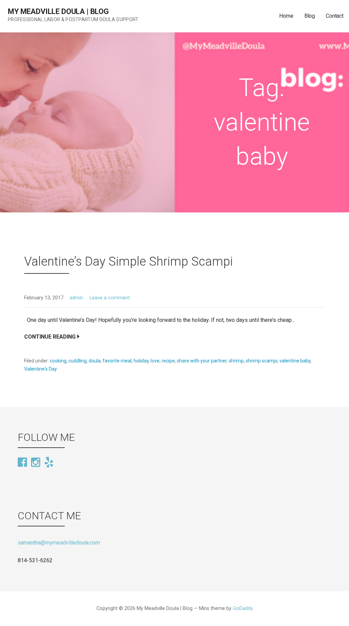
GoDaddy (243, 608)
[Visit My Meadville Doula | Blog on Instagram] (35, 463)
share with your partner (202, 360)
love (155, 360)
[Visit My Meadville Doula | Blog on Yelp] (49, 461)
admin (76, 298)
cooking (58, 360)
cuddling (78, 360)
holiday (141, 360)
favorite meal (117, 360)
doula (95, 360)
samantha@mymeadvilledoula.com (59, 542)
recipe (168, 360)
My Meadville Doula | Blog (58, 11)
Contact (335, 16)
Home (286, 16)
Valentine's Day (40, 369)
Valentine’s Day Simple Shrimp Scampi (128, 261)
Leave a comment (110, 298)
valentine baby (294, 360)
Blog (309, 16)
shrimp (236, 360)
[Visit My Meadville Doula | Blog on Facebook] (22, 463)
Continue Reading (50, 336)
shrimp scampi (261, 360)
